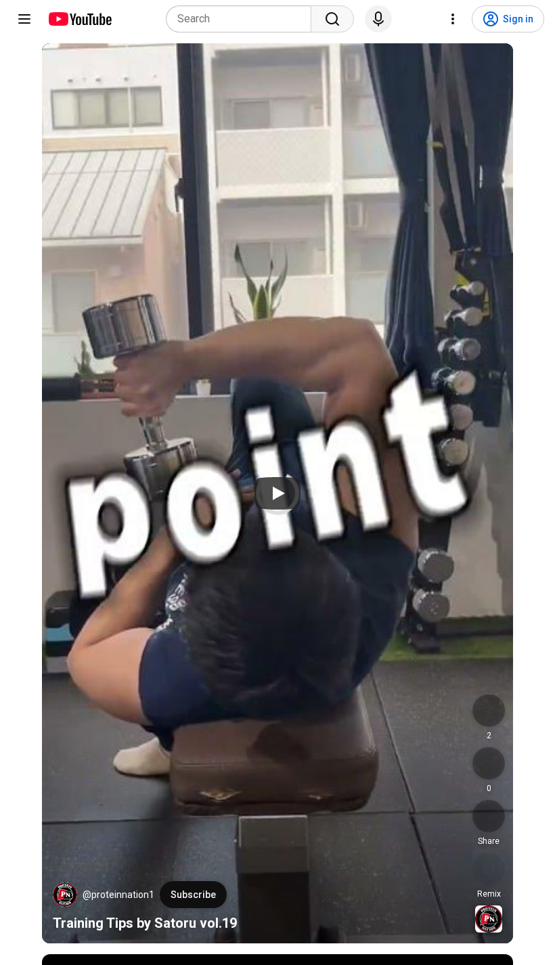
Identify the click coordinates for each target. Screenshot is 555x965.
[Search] (332, 18)
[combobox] (242, 19)
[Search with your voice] (378, 18)
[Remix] (488, 869)
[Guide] (24, 19)
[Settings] (453, 19)
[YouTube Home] (79, 19)
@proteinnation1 (118, 894)
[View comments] (488, 763)
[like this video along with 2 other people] (488, 710)
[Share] (488, 816)
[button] (65, 894)
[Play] (277, 493)
